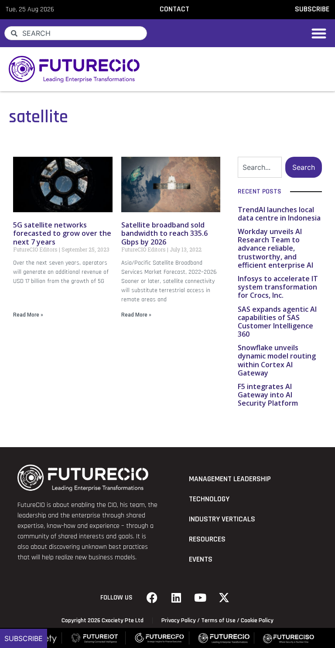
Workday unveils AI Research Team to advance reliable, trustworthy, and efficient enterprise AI (275, 248)
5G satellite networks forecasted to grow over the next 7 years (62, 233)
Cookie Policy (257, 620)
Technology (209, 499)
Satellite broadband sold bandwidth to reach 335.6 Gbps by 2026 (164, 233)
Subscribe (23, 638)
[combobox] (75, 33)
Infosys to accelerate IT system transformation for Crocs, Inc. (278, 287)
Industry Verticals (222, 519)
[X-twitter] (224, 598)
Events (200, 559)
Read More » (28, 315)
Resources (207, 539)
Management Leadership (230, 479)
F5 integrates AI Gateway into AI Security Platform (268, 395)
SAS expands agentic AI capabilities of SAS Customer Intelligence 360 (277, 321)
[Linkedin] (176, 598)
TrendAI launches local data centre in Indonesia (279, 214)
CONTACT (174, 9)
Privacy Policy (178, 620)
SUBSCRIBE (312, 9)
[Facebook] (152, 598)
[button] (319, 33)
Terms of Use (218, 620)
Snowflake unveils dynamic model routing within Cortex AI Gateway (277, 360)
